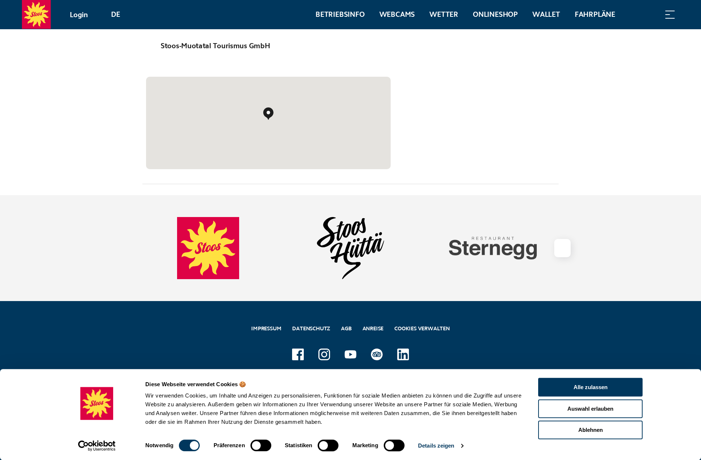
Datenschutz (311, 328)
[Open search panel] (652, 14)
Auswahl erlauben (590, 409)
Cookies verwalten (422, 327)
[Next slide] (562, 248)
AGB (346, 328)
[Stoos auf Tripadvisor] (377, 354)
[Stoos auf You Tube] (350, 354)
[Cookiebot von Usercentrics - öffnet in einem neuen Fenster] (97, 445)
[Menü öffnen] (670, 14)
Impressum (266, 328)
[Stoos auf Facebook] (298, 354)
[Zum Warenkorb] (633, 14)
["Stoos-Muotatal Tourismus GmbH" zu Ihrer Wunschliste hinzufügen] (551, 45)
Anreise (373, 328)
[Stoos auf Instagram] (324, 354)
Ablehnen (590, 430)
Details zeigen (436, 445)
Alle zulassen (591, 387)
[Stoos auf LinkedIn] (403, 354)
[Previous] (148, 45)
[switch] (260, 445)
